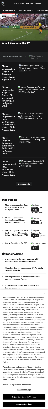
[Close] (45, 293)
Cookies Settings (24, 390)
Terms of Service (34, 367)
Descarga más (24, 184)
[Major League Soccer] (4, 3)
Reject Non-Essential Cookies (24, 397)
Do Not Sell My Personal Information (17, 385)
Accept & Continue (24, 404)
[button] (44, 3)
